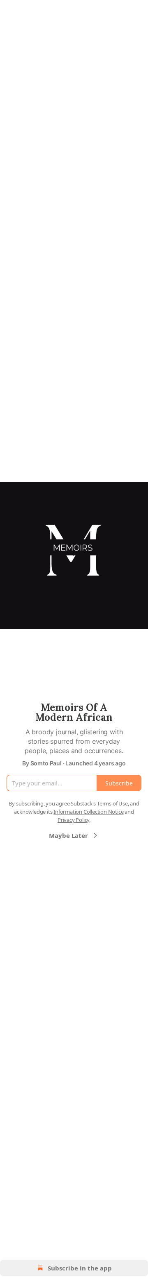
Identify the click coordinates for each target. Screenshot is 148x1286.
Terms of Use (112, 803)
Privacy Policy (73, 819)
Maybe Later (68, 835)
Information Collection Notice (88, 811)
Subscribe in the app (80, 1268)
